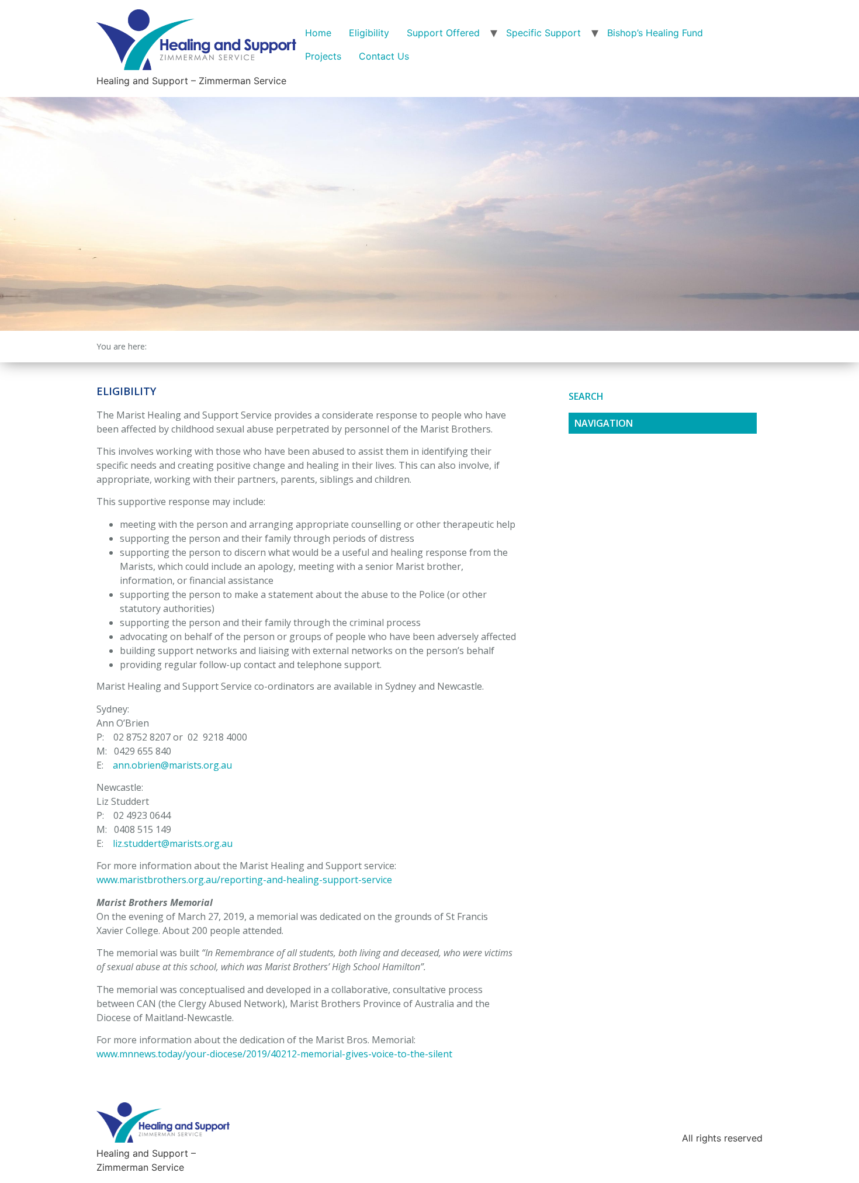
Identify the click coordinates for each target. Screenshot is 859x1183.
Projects (323, 56)
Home (318, 33)
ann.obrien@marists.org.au (172, 765)
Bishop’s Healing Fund (655, 33)
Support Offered (443, 33)
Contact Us (384, 56)
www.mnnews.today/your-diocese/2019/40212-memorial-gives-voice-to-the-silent (274, 1053)
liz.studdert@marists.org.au (173, 843)
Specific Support (543, 33)
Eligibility (369, 33)
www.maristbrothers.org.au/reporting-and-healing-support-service (244, 879)
